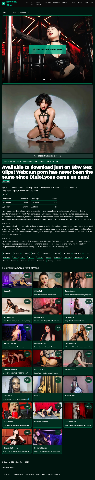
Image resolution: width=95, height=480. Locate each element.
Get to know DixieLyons (51, 50)
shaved (16, 253)
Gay (91, 2)
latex (15, 257)
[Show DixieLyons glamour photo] (50, 79)
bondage (51, 261)
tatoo (86, 253)
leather (57, 253)
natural (31, 257)
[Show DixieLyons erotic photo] (44, 79)
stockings (6, 257)
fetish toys (23, 261)
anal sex (57, 257)
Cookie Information (54, 474)
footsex (13, 261)
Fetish (72, 2)
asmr (59, 261)
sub (32, 261)
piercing (35, 253)
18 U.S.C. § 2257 (7, 474)
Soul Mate (38, 3)
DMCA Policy (18, 474)
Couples (56, 2)
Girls (26, 2)
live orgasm (78, 257)
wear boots (77, 253)
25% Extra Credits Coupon (50, 156)
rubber (40, 257)
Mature (65, 2)
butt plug (67, 257)
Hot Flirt (31, 3)
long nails (6, 253)
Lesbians (47, 2)
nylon (23, 257)
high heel (67, 253)
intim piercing (46, 253)
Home (4, 12)
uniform (26, 253)
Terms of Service (41, 474)
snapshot (40, 261)
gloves (48, 257)
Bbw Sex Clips (10, 3)
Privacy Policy (29, 474)
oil (87, 257)
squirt (5, 261)
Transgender (82, 2)
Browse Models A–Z (8, 467)
